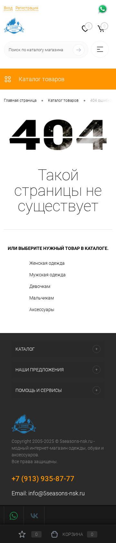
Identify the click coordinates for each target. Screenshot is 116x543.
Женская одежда (47, 262)
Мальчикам (41, 297)
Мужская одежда (47, 274)
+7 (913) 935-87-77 (43, 478)
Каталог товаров (40, 79)
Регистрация (26, 8)
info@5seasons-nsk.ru (56, 493)
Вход (8, 8)
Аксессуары (41, 309)
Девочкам (39, 286)
